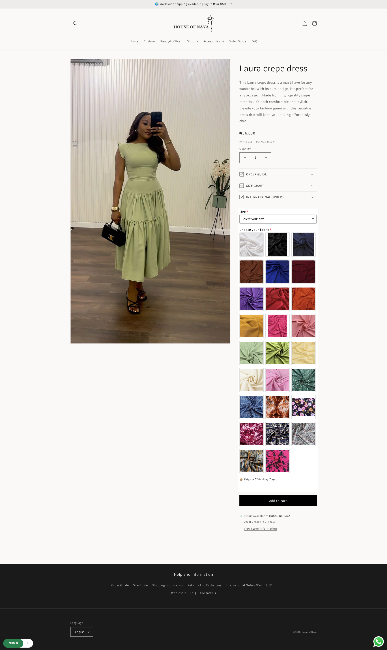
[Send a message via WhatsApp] (378, 641)
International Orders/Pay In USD (249, 585)
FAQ (193, 593)
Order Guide (120, 585)
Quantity (245, 149)
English (79, 632)
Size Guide (140, 585)
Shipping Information (167, 585)
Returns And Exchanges (204, 585)
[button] (75, 23)
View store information (260, 528)
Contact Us (208, 593)
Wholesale (178, 593)
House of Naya (309, 632)
